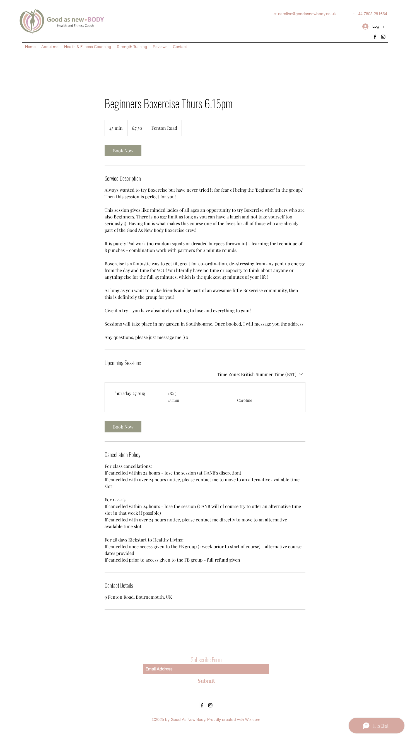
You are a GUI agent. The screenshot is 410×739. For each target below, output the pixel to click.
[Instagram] (383, 37)
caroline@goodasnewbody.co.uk (307, 13)
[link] (123, 150)
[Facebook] (375, 37)
